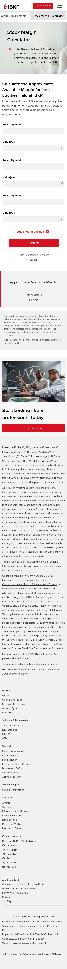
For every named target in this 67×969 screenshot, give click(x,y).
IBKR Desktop (9, 729)
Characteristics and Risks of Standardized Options (29, 584)
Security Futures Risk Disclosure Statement (30, 639)
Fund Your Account (12, 751)
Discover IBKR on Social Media (19, 841)
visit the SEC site (19, 658)
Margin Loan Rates (25, 622)
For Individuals (10, 755)
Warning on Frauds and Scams (19, 888)
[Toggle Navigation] (59, 6)
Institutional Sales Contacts (17, 764)
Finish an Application (13, 704)
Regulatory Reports (13, 828)
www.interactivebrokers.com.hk (29, 943)
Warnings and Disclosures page (19, 605)
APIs (4, 738)
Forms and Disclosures (15, 893)
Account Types (10, 708)
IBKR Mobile (8, 734)
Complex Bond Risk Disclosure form (31, 648)
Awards (6, 802)
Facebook (11, 845)
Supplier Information (13, 789)
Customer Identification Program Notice (23, 884)
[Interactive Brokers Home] (12, 6)
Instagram (11, 849)
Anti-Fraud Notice (11, 880)
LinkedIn (11, 854)
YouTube (11, 867)
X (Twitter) (11, 862)
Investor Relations (12, 815)
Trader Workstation (12, 725)
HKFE (5, 930)
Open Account (43, 5)
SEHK (46, 926)
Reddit (10, 858)
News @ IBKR (9, 819)
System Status (10, 772)
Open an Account (12, 699)
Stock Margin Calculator (48, 16)
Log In (5, 695)
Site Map (7, 901)
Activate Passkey (11, 777)
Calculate (33, 243)
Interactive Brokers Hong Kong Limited (33, 916)
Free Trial (7, 712)
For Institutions (10, 759)
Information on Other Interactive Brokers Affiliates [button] (33, 954)
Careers (6, 807)
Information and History (15, 811)
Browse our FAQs (12, 768)
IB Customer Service (45, 593)
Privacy (6, 897)
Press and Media (11, 824)
